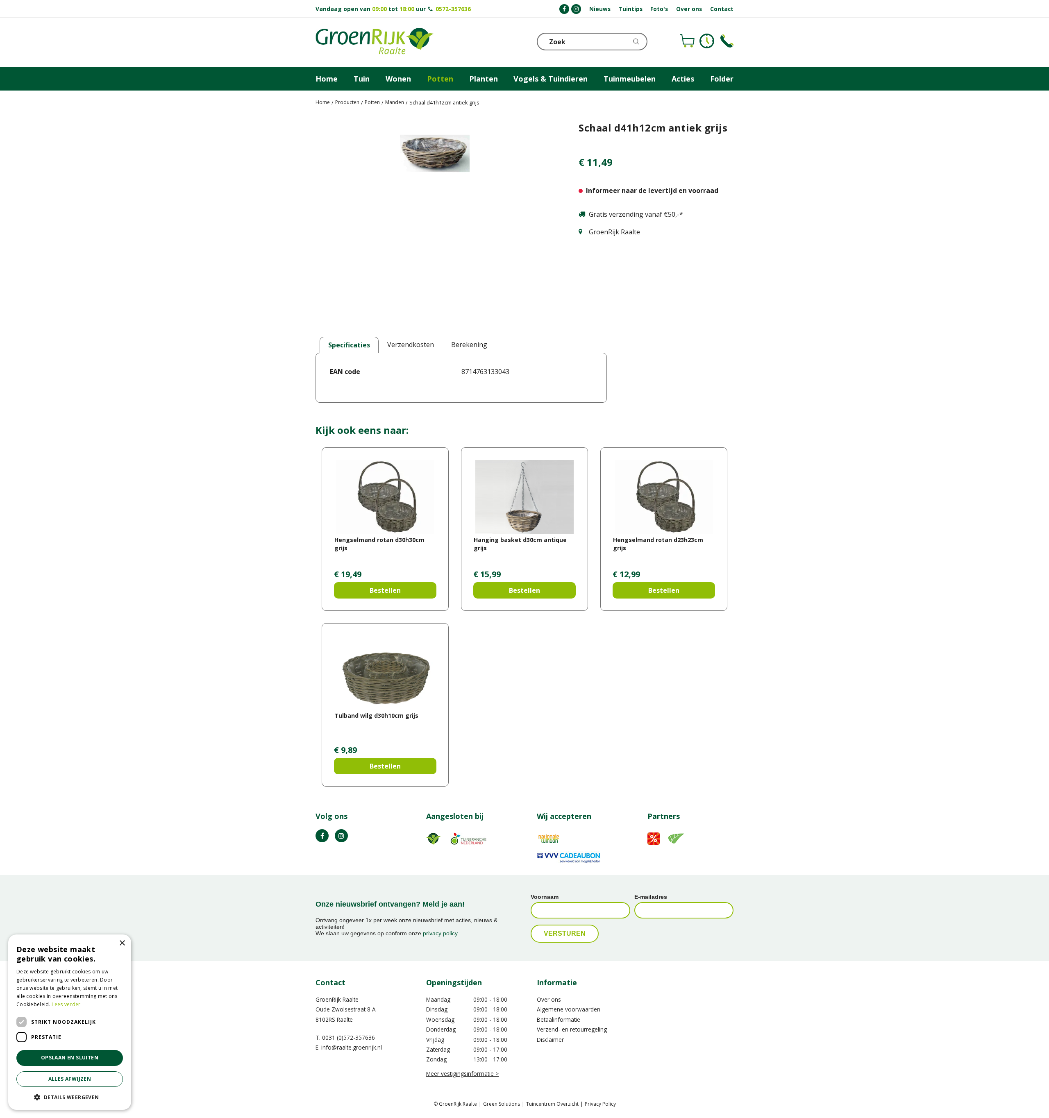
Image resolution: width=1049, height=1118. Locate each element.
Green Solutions (501, 1103)
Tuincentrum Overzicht (552, 1103)
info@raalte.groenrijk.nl (351, 1047)
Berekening (469, 344)
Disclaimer (550, 1039)
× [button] (122, 943)
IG (341, 835)
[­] (564, 9)
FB (322, 835)
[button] (69, 1097)
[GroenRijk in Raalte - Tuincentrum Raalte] (375, 42)
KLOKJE (706, 41)
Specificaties (349, 344)
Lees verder (66, 1004)
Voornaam (545, 896)
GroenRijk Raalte (337, 999)
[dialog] (69, 1022)
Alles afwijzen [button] (69, 1078)
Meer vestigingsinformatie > (462, 1073)
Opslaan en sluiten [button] (69, 1057)
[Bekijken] (687, 41)
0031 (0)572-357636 (348, 1037)
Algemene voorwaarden (568, 1009)
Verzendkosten (410, 344)
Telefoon (726, 41)
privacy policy (440, 933)
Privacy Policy (600, 1103)
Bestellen (385, 590)
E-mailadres (650, 896)
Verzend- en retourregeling (572, 1029)
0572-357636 (453, 9)
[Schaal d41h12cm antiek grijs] (434, 222)
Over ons (549, 999)
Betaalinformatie (558, 1019)
